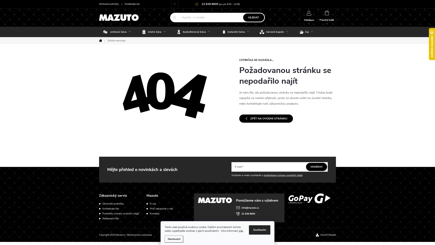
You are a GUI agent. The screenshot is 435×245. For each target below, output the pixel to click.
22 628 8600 (248, 213)
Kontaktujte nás (132, 4)
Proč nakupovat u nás (161, 208)
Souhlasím (259, 230)
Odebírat (316, 166)
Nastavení (174, 239)
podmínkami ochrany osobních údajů (283, 175)
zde (241, 231)
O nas (153, 203)
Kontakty (154, 213)
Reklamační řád (110, 218)
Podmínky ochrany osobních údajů (120, 213)
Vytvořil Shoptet (328, 234)
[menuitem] (118, 32)
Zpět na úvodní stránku (268, 118)
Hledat (253, 17)
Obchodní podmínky (109, 4)
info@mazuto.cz (250, 207)
